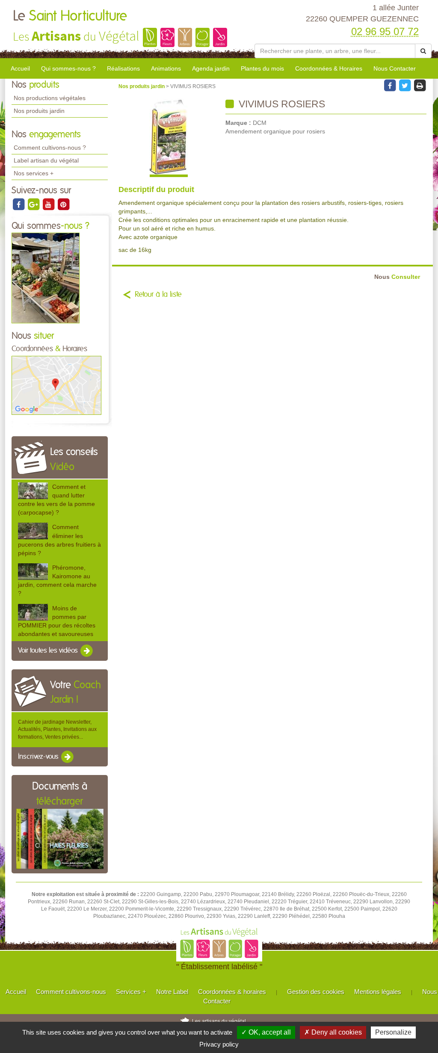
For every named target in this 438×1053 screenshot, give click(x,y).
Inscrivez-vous (39, 756)
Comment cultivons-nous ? (50, 147)
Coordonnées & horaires (232, 991)
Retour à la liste (158, 295)
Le (70, 16)
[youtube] (48, 204)
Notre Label (172, 991)
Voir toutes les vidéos (49, 650)
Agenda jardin (211, 68)
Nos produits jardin (39, 110)
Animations (166, 68)
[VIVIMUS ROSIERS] (168, 138)
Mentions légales (377, 991)
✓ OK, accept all (266, 1032)
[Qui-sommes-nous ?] (46, 278)
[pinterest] (63, 204)
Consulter (397, 277)
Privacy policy (219, 1044)
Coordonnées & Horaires (328, 68)
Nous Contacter (394, 68)
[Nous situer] (56, 385)
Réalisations (123, 68)
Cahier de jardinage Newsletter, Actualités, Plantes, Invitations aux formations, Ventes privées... (57, 729)
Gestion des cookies (315, 991)
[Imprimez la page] (419, 85)
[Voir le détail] (33, 490)
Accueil (20, 68)
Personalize (393, 1032)
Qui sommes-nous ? (68, 68)
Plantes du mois (262, 68)
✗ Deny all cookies (333, 1032)
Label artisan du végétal (46, 160)
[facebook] (19, 204)
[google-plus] (34, 204)
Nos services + (33, 173)
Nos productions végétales (50, 98)
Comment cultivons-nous (71, 991)
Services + (131, 991)
